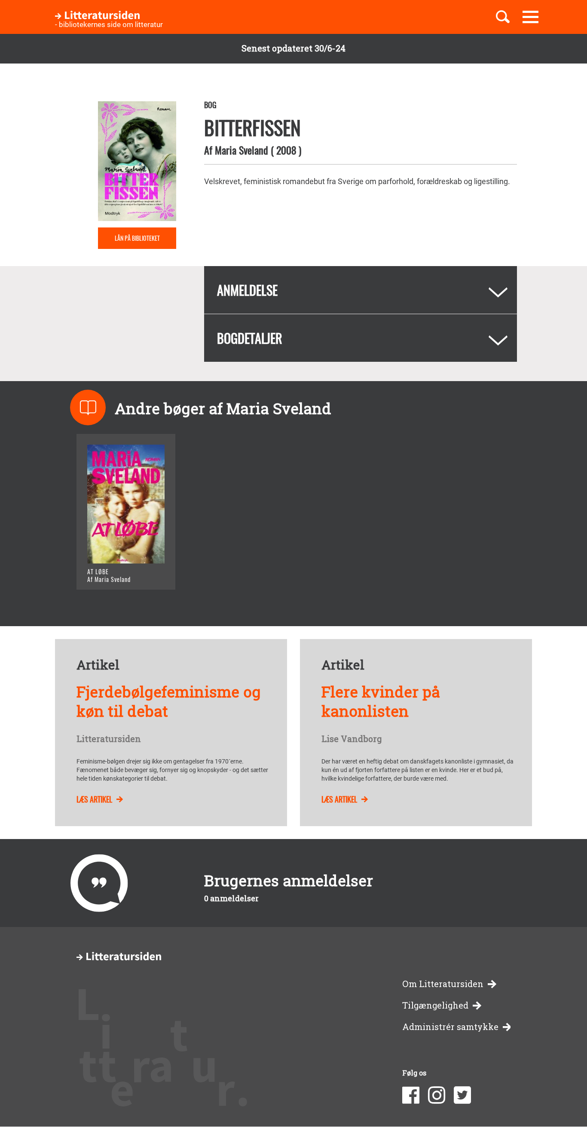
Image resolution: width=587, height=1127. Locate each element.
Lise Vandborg (351, 739)
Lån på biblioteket (137, 237)
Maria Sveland (241, 150)
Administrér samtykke (450, 1027)
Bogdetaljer (249, 338)
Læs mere (115, 572)
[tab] (360, 290)
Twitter (462, 1095)
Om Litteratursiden (442, 984)
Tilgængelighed (435, 1005)
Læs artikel (94, 799)
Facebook (410, 1095)
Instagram (436, 1095)
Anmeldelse (247, 290)
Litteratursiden (108, 739)
